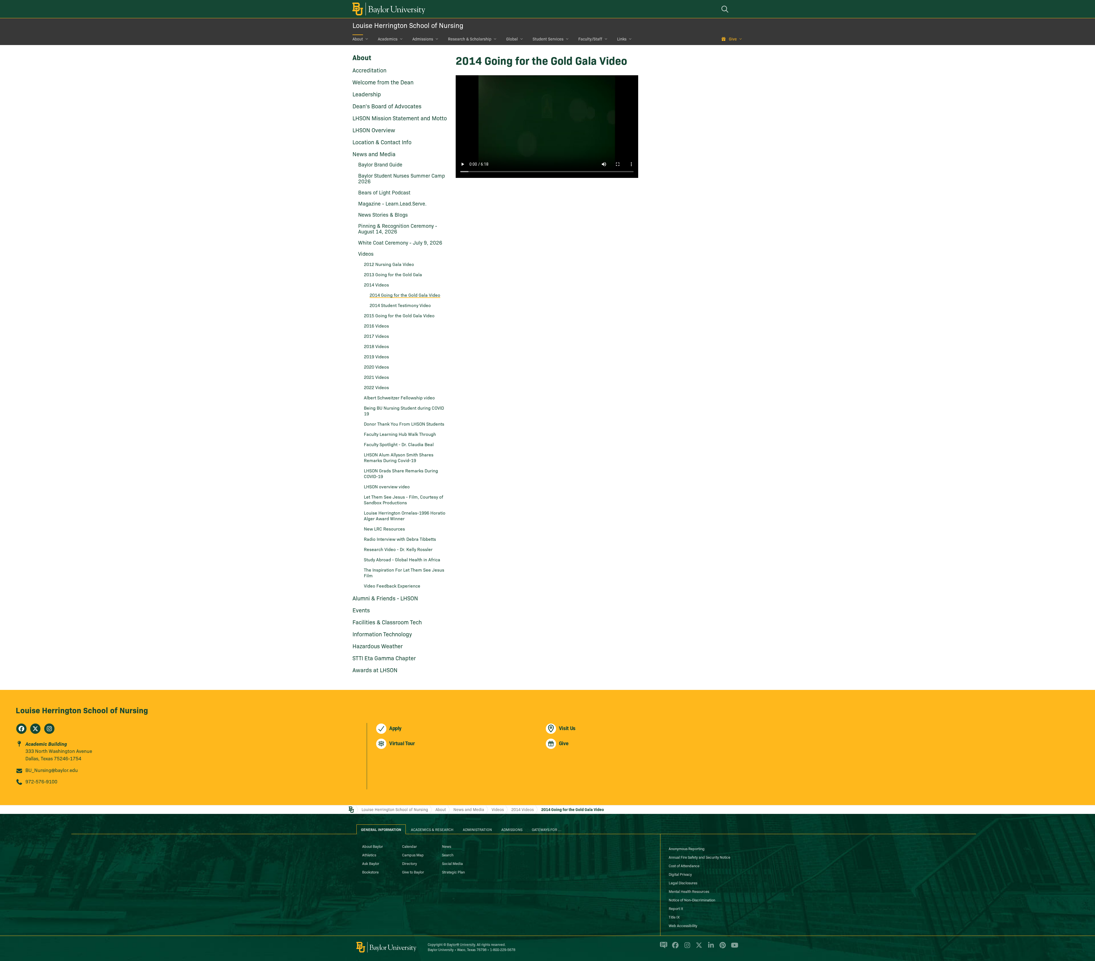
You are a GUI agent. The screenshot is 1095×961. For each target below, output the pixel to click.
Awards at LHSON (375, 670)
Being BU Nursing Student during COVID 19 (404, 410)
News (446, 846)
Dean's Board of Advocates (386, 106)
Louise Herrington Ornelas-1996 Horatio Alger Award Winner (404, 515)
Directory (409, 863)
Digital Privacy (680, 874)
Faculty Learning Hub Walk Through (400, 434)
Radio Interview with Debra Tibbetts (400, 539)
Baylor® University (461, 944)
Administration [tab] (477, 829)
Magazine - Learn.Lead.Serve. (392, 203)
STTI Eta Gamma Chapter (384, 658)
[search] (726, 9)
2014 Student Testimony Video (400, 305)
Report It (676, 908)
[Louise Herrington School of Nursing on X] (35, 728)
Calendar (409, 846)
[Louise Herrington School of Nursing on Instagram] (49, 728)
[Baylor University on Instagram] (686, 947)
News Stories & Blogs (383, 214)
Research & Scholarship (469, 39)
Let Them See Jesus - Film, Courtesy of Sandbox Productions (403, 499)
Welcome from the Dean (382, 82)
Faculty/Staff (590, 39)
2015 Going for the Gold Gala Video (399, 315)
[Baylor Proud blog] (662, 947)
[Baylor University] (388, 9)
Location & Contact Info (381, 142)
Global (512, 39)
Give (733, 39)
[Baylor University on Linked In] (710, 947)
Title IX (674, 916)
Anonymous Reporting (687, 848)
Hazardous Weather (377, 646)
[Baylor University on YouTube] (733, 947)
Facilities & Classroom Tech (387, 622)
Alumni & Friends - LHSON (385, 598)
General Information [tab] (381, 829)
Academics (388, 39)
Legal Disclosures (683, 882)
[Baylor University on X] (698, 947)
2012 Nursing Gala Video (389, 264)
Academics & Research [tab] (432, 829)
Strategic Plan (453, 871)
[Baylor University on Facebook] (674, 947)
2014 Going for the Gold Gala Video (405, 295)
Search (447, 854)
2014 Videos (522, 809)
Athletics (369, 854)
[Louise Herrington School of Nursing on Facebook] (21, 728)
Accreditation (369, 70)
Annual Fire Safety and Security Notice (699, 857)
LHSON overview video (387, 486)
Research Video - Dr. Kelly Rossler (398, 549)
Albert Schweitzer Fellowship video (399, 397)
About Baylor (372, 846)
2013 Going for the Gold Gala (393, 274)
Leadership (366, 94)
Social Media (452, 863)
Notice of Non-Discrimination (692, 899)
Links (621, 39)
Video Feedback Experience (392, 585)
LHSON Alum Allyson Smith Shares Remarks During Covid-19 (398, 457)
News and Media (374, 154)
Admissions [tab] (511, 829)
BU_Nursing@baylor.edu (51, 770)
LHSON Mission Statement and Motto (399, 118)
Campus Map (413, 854)
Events (361, 610)
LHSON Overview (373, 130)
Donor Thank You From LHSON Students (404, 423)
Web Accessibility (683, 925)
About (357, 39)
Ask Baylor (370, 863)
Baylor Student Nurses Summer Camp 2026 (401, 178)
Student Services (548, 39)
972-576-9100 (41, 781)
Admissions (422, 39)
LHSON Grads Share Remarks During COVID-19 (401, 473)
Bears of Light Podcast (384, 192)
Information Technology (382, 634)
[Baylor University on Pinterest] (721, 947)
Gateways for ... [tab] (546, 829)
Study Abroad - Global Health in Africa (402, 559)
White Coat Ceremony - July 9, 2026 (400, 242)
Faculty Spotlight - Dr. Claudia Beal (399, 444)
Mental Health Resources (689, 891)
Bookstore (370, 871)
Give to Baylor (413, 871)
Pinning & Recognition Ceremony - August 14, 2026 (397, 228)
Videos (498, 809)
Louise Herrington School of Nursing (407, 25)
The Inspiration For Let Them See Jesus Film (404, 572)
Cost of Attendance (684, 865)
